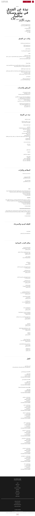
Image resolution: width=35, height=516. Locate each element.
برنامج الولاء (17, 491)
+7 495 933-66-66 (27, 390)
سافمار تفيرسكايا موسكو (17, 504)
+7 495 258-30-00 (27, 28)
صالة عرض (17, 494)
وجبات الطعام (17, 484)
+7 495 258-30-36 (27, 195)
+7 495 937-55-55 (27, 382)
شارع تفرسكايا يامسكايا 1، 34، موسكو (17, 511)
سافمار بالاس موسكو (18, 506)
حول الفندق (17, 489)
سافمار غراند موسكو (17, 501)
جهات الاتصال (17, 496)
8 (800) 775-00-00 (27, 399)
